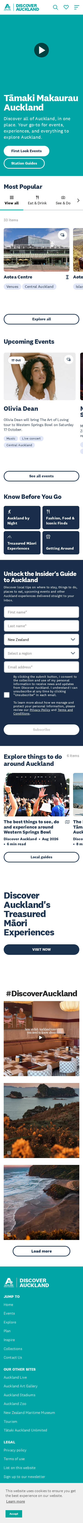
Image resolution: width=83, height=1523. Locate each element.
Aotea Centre (18, 277)
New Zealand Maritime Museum (29, 1412)
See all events (41, 476)
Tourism (10, 1421)
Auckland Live (15, 1377)
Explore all (41, 319)
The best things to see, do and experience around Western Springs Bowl (31, 827)
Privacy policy (15, 1450)
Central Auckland (39, 286)
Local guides (41, 857)
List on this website (20, 1467)
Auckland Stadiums (19, 1395)
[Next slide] (78, 200)
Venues (12, 286)
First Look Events (26, 151)
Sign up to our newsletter (24, 1476)
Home (8, 1304)
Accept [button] (13, 1514)
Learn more (15, 1501)
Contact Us (13, 1357)
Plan (7, 1331)
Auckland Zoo (15, 1403)
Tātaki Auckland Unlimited (25, 1430)
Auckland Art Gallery (21, 1386)
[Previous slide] (4, 200)
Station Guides (24, 163)
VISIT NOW (41, 949)
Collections (13, 1348)
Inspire (9, 1339)
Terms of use (14, 1458)
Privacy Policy (40, 710)
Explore (10, 1322)
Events (9, 1313)
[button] (11, 203)
